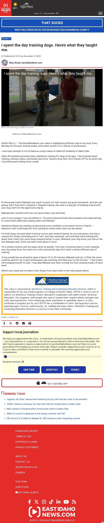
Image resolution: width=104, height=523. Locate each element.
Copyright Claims (26, 441)
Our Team (21, 481)
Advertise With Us (26, 467)
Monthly (52, 369)
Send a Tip (38, 13)
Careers (20, 472)
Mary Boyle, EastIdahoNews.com (25, 62)
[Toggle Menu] (100, 13)
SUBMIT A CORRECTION (9, 317)
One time (29, 369)
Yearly (75, 369)
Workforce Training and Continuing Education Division (59, 289)
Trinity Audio (26, 134)
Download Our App (26, 431)
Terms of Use (23, 436)
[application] (52, 97)
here (53, 241)
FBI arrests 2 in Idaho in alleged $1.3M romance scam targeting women (43, 418)
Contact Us (22, 461)
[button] (52, 97)
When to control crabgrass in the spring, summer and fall (36, 413)
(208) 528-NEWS (49, 13)
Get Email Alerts (28, 492)
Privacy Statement (27, 447)
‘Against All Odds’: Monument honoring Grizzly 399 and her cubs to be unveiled (47, 399)
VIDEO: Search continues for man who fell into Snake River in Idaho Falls (44, 404)
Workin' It (6, 39)
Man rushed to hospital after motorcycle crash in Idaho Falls (38, 408)
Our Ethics (22, 487)
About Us (21, 456)
